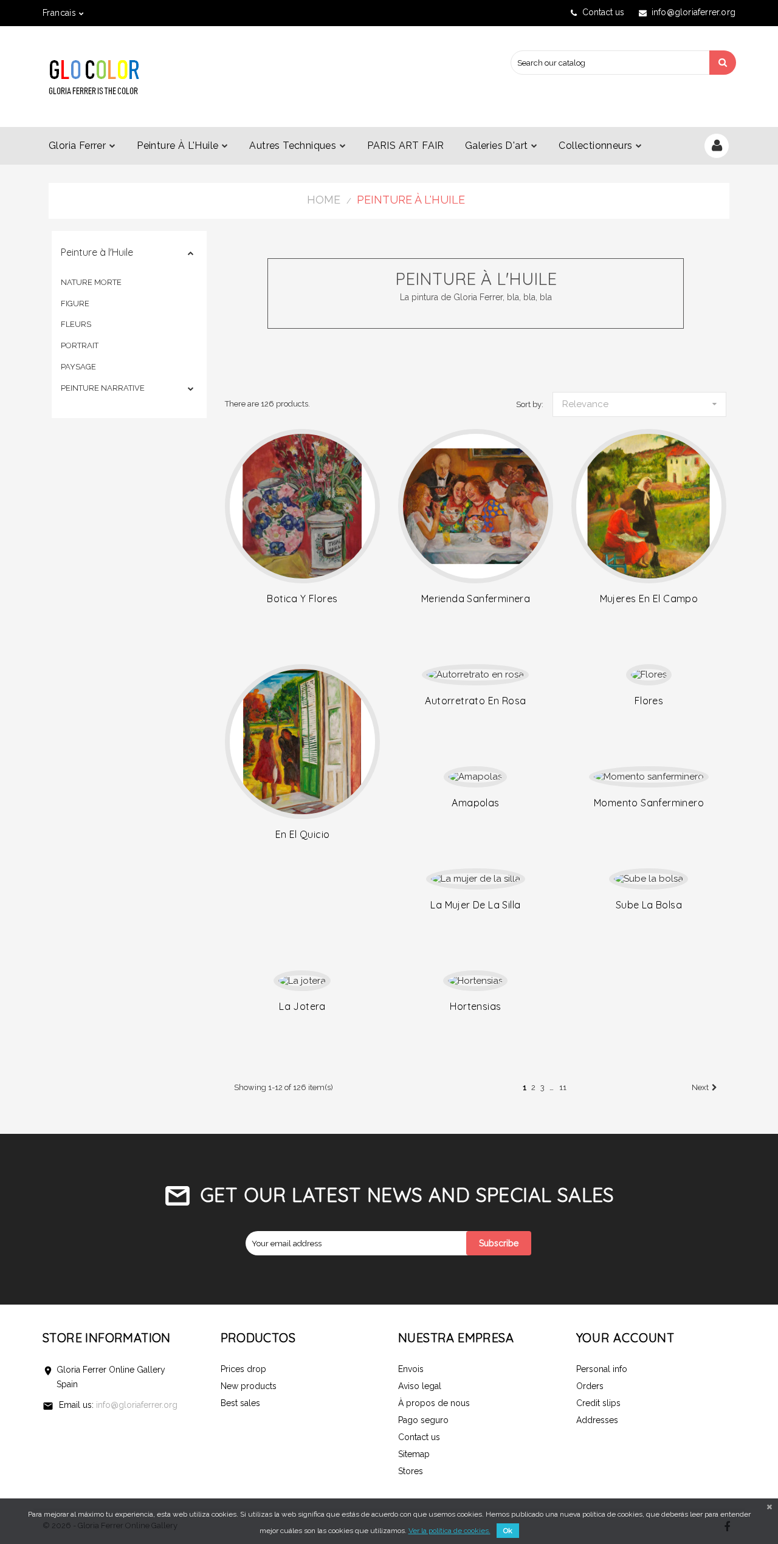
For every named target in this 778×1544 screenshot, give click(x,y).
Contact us (603, 12)
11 (562, 1087)
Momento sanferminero (649, 803)
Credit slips (598, 1403)
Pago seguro (423, 1420)
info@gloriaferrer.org (136, 1405)
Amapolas (475, 803)
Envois (411, 1369)
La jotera (302, 1006)
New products (249, 1386)
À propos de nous (434, 1403)
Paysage (78, 366)
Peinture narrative (103, 388)
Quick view (302, 506)
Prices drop (243, 1369)
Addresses (597, 1420)
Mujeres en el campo (649, 598)
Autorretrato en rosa (475, 701)
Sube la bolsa (649, 905)
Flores (649, 701)
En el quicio (302, 834)
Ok (507, 1530)
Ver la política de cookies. (449, 1530)
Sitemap (414, 1454)
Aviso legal (419, 1386)
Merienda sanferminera (475, 598)
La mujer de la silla (475, 905)
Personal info (601, 1369)
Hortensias (475, 1006)
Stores (410, 1471)
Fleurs (76, 324)
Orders (590, 1386)
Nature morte (91, 282)
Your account (625, 1337)
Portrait (79, 345)
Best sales (240, 1403)
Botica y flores (302, 598)
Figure (75, 303)
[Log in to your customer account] (717, 147)
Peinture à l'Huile (97, 252)
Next (700, 1087)
